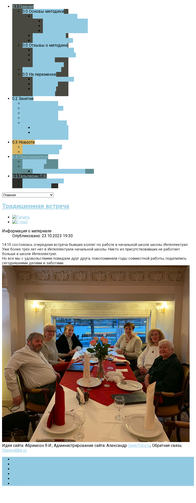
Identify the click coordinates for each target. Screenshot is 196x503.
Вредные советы (28, 459)
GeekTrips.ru (139, 445)
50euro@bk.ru (14, 450)
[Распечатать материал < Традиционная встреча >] (21, 217)
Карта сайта (23, 478)
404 (15, 483)
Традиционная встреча (35, 206)
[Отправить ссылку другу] (20, 222)
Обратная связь (27, 473)
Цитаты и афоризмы (31, 469)
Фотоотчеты (23, 464)
